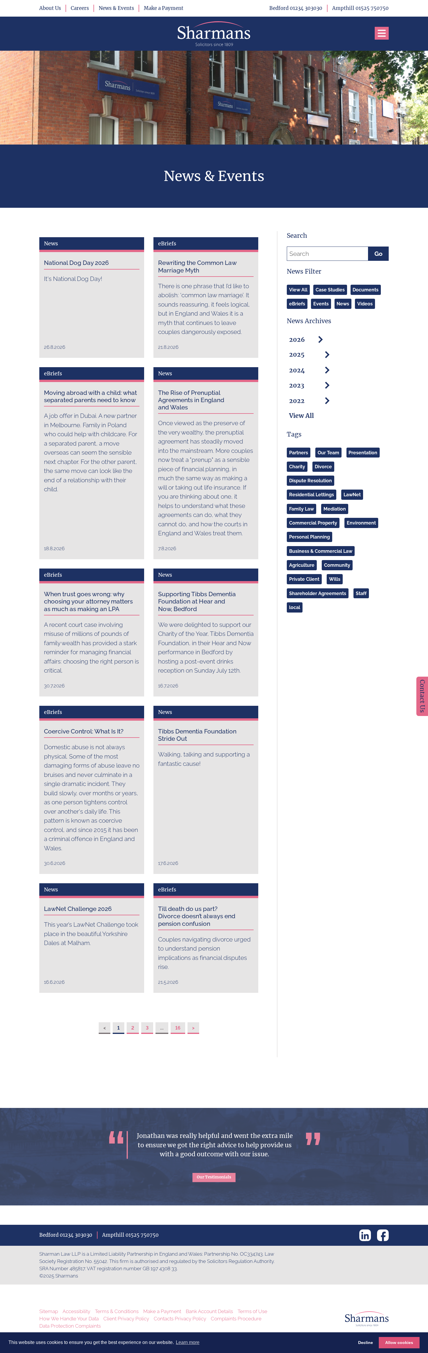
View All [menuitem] (301, 416)
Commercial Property (313, 523)
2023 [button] (296, 385)
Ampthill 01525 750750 (360, 8)
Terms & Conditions (117, 1311)
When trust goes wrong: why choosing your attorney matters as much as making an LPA (88, 601)
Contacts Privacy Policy (180, 1319)
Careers (80, 8)
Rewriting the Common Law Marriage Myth (197, 266)
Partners (298, 452)
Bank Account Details (209, 1311)
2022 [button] (297, 400)
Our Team (328, 452)
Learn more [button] (187, 1342)
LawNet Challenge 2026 (78, 908)
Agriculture (301, 565)
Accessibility (76, 1311)
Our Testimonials (214, 1177)
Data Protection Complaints (70, 1326)
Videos (365, 304)
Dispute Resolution (310, 480)
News (343, 304)
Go (378, 253)
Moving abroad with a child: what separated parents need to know (90, 396)
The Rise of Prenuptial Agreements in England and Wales (191, 400)
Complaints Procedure (236, 1319)
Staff (361, 593)
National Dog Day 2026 (76, 262)
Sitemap (48, 1311)
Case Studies (330, 290)
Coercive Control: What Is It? (83, 731)
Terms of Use (252, 1311)
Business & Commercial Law (320, 551)
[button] (382, 33)
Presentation (363, 452)
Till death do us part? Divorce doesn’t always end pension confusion (196, 916)
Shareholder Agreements (317, 593)
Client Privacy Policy (126, 1319)
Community (337, 565)
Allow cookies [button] (399, 1342)
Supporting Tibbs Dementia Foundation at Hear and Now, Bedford (197, 601)
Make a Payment (163, 8)
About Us (50, 8)
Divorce (323, 466)
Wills (334, 579)
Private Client (304, 579)
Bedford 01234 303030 (295, 8)
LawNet (352, 494)
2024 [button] (297, 370)
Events (321, 304)
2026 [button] (297, 339)
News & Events (116, 8)
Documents (366, 290)
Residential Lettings (311, 494)
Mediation (334, 509)
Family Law (301, 509)
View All (298, 290)
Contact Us (422, 696)
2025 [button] (297, 355)
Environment (361, 523)
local (294, 607)
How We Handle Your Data (69, 1319)
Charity (297, 466)
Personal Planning (309, 537)
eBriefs (297, 304)
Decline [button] (365, 1342)
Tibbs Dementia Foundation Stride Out (197, 735)
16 (178, 1028)
